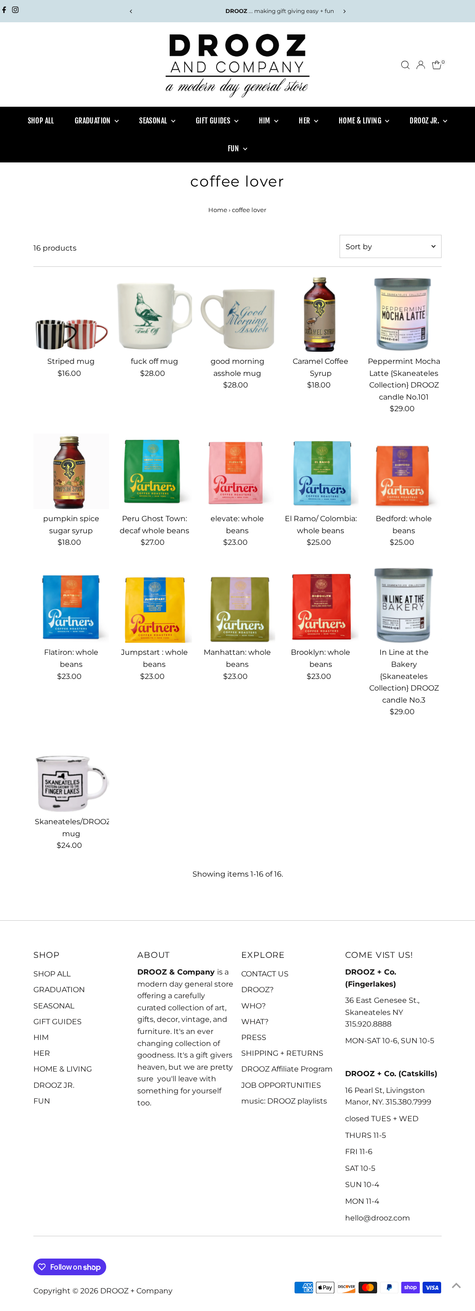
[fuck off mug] (154, 314)
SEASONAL (154, 120)
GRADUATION (93, 120)
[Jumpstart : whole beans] (154, 605)
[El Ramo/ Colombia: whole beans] (321, 471)
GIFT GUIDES (214, 120)
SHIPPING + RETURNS (282, 1053)
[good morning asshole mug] (237, 314)
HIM (265, 120)
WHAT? (255, 1021)
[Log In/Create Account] (421, 65)
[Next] (344, 11)
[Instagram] (15, 11)
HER (305, 120)
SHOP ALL (41, 120)
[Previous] (131, 11)
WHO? (253, 1005)
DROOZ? (257, 989)
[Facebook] (4, 11)
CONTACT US (265, 973)
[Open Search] (405, 65)
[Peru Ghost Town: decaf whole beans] (154, 471)
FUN (234, 148)
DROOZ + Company (136, 1290)
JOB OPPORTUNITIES (281, 1085)
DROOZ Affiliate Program (287, 1069)
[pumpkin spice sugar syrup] (71, 471)
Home (217, 209)
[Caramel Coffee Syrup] (321, 314)
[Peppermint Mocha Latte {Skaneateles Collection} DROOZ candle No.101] (404, 314)
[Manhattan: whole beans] (237, 605)
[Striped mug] (71, 314)
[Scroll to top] (456, 1285)
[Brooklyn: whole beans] (321, 605)
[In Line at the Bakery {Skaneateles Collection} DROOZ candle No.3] (404, 605)
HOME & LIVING (361, 120)
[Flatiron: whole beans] (71, 605)
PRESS (253, 1037)
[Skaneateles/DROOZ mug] (71, 774)
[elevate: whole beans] (237, 471)
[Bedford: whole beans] (404, 471)
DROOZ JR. (425, 120)
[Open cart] (437, 65)
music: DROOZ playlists (284, 1101)
